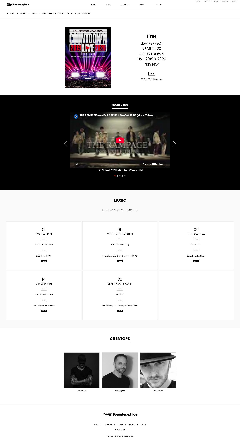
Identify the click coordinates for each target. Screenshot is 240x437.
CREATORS (125, 4)
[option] (120, 140)
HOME (93, 4)
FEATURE (131, 425)
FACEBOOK (121, 430)
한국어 (216, 1)
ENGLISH (207, 1)
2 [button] (117, 176)
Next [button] (174, 142)
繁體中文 (235, 1)
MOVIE (44, 261)
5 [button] (125, 176)
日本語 (198, 1)
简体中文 (225, 1)
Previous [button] (66, 142)
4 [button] (122, 176)
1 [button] (115, 176)
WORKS (143, 4)
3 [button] (120, 176)
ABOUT (159, 4)
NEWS (108, 4)
